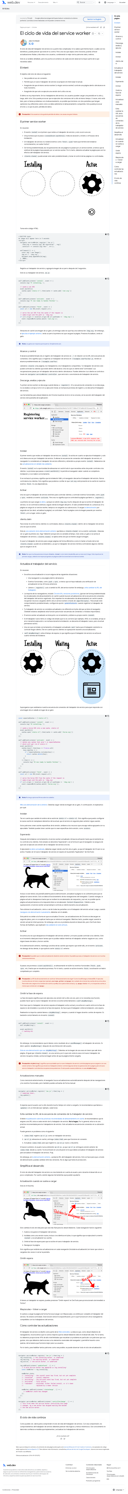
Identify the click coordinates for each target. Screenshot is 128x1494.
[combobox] (86, 2)
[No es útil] (104, 27)
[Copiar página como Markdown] (99, 33)
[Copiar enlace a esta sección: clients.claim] (33, 519)
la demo (43, 502)
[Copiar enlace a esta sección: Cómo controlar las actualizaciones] (60, 1326)
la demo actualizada (37, 849)
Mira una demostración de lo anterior (33, 805)
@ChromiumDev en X (113, 1468)
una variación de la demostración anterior (41, 531)
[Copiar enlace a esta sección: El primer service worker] (48, 122)
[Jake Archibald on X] (30, 44)
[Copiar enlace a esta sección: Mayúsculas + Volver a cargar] (49, 1309)
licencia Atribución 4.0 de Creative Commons (77, 1447)
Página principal (25, 27)
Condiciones (6, 1490)
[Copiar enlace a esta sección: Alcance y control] (38, 351)
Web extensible (64, 1332)
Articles (5, 8)
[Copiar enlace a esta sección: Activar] (28, 490)
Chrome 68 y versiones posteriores (66, 594)
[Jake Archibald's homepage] (32, 44)
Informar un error (71, 1468)
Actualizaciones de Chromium (92, 1473)
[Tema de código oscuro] (106, 234)
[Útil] (101, 27)
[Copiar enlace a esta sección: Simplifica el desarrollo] (46, 1166)
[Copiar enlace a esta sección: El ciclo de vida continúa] (47, 1417)
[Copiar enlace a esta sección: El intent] (30, 68)
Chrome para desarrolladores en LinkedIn (115, 1475)
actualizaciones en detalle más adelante (37, 464)
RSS (108, 1479)
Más (54, 2)
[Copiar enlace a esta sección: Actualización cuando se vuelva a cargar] (58, 1181)
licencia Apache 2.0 (33, 1449)
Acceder (122, 2)
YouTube (109, 1471)
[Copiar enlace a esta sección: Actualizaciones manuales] (45, 1076)
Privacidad (15, 1490)
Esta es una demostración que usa (38, 1050)
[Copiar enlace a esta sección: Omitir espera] (35, 1258)
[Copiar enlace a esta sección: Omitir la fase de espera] (44, 993)
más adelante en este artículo (56, 925)
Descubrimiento (43, 2)
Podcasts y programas (93, 1481)
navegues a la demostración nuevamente (35, 912)
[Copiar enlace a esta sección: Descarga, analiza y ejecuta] (47, 380)
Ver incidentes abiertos (73, 1471)
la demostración (90, 508)
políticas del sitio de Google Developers (78, 1449)
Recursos (30, 2)
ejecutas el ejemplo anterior (32, 334)
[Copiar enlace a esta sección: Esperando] (32, 834)
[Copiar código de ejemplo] (108, 234)
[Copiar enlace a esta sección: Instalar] (28, 451)
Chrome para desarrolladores (91, 1468)
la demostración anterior (41, 1157)
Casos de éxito (90, 1477)
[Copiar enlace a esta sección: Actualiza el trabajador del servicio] (58, 564)
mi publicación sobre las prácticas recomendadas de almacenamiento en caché (55, 1119)
